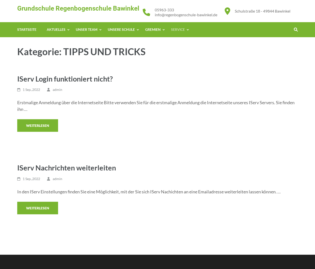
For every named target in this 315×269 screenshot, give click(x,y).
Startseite (26, 29)
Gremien (153, 29)
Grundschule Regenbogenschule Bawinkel (78, 8)
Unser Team (86, 29)
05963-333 (164, 9)
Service (178, 29)
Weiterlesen (37, 125)
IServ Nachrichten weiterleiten (66, 167)
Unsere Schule (121, 29)
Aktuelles (56, 29)
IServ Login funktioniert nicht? (65, 78)
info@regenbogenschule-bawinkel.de (186, 14)
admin (57, 89)
